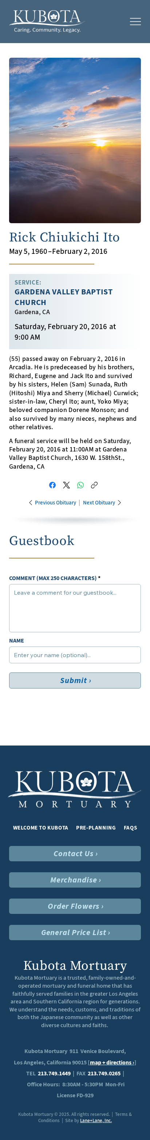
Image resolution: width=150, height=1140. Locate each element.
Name (16, 641)
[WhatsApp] (80, 485)
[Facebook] (52, 485)
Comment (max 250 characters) (53, 578)
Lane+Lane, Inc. (96, 1120)
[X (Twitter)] (66, 485)
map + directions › (112, 1062)
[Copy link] (94, 485)
